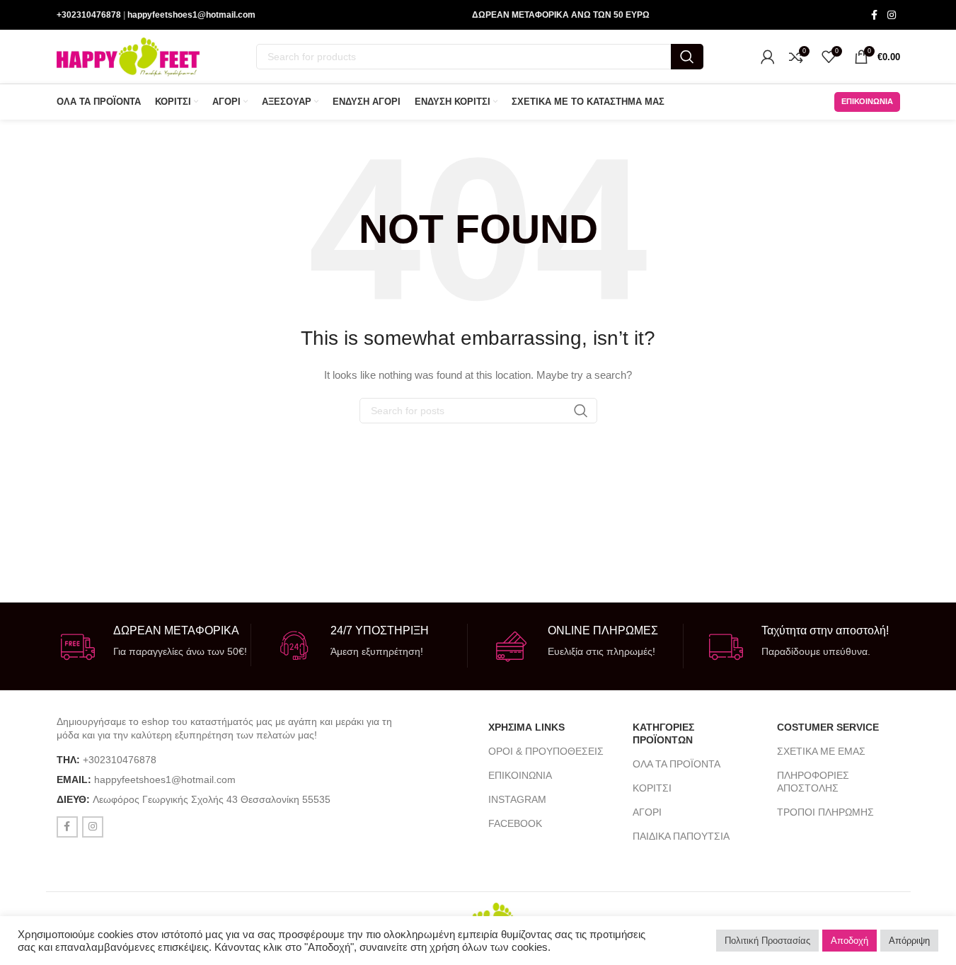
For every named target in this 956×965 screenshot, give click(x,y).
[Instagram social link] (891, 15)
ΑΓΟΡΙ (647, 812)
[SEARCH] (687, 56)
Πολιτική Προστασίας (767, 940)
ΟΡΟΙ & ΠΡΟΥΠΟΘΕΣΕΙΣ (546, 751)
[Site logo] (128, 56)
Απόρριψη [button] (909, 940)
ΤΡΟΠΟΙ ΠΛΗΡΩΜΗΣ (825, 812)
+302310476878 (89, 15)
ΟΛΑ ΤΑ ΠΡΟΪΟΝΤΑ (676, 764)
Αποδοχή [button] (849, 940)
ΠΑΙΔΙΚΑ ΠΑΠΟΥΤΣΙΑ (681, 836)
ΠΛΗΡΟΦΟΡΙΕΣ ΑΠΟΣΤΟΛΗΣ (813, 782)
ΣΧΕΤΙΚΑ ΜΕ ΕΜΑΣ (821, 751)
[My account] (768, 56)
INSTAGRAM (517, 799)
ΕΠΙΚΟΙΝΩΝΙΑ (520, 775)
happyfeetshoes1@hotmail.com (191, 15)
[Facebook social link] (874, 15)
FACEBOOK (515, 823)
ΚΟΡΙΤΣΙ (652, 788)
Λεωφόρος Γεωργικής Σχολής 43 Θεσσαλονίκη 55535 (211, 799)
